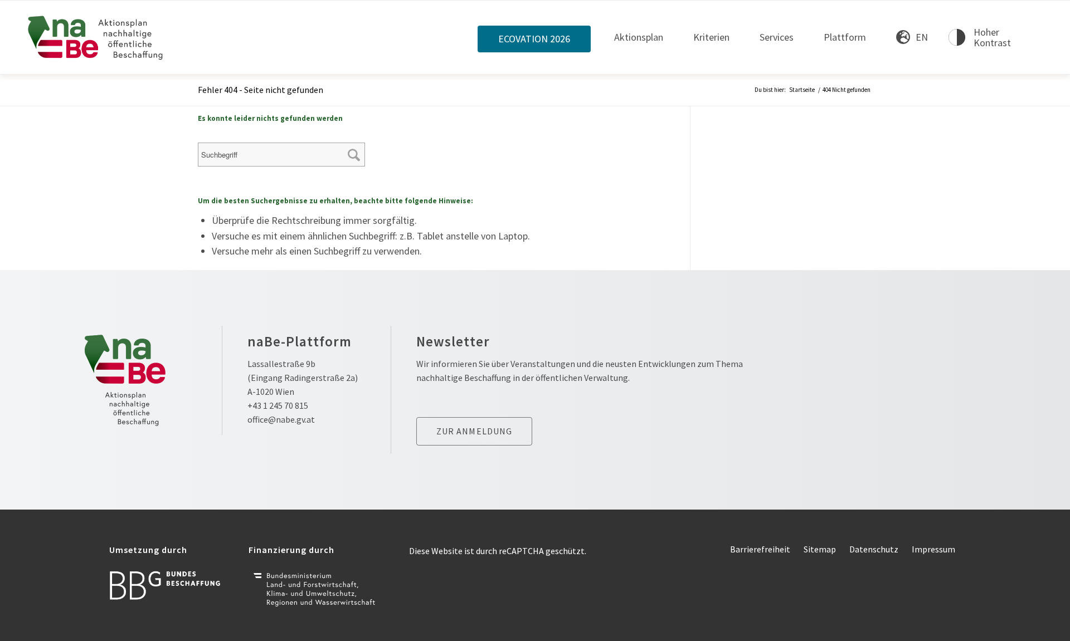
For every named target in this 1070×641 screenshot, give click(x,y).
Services (777, 37)
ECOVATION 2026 (534, 39)
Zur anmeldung (474, 431)
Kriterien (711, 37)
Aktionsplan (638, 37)
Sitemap (820, 549)
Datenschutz (873, 549)
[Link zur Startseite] (96, 37)
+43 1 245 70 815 (277, 405)
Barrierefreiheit (760, 549)
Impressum (933, 549)
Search (355, 147)
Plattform (845, 37)
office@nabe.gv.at (281, 419)
